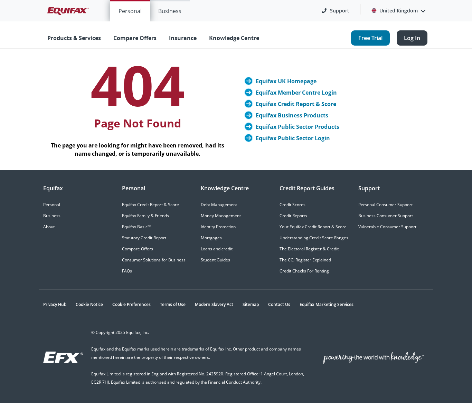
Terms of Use (173, 304)
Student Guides (215, 260)
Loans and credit (217, 249)
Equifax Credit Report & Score (150, 205)
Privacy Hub (54, 304)
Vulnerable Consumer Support (387, 227)
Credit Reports (293, 216)
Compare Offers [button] (135, 38)
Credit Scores (292, 205)
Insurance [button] (183, 38)
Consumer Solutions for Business (154, 260)
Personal (130, 11)
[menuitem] (130, 10)
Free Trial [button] (370, 38)
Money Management (221, 216)
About (49, 227)
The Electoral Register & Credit (309, 249)
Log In (412, 38)
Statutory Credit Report (144, 238)
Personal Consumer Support (385, 205)
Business (169, 11)
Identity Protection (218, 227)
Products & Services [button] (74, 38)
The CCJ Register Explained (305, 260)
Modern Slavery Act (214, 304)
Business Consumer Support (385, 216)
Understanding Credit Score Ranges (314, 238)
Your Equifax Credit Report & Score (313, 227)
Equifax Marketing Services (326, 304)
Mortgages (211, 238)
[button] (335, 10)
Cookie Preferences (131, 304)
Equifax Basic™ (136, 227)
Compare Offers (137, 249)
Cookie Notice (89, 304)
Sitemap (251, 304)
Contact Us (279, 304)
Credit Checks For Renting (304, 271)
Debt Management (219, 205)
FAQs (127, 271)
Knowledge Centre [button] (234, 38)
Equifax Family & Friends (145, 216)
